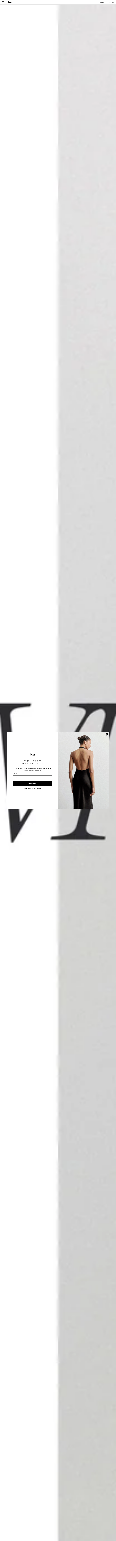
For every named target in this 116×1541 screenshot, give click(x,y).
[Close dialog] (107, 734)
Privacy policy (27, 788)
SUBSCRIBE (32, 784)
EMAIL (15, 774)
